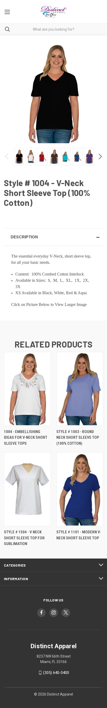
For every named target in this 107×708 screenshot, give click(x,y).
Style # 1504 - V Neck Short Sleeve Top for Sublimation (24, 538)
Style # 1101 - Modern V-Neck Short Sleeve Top (78, 535)
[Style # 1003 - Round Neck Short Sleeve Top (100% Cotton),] (79, 389)
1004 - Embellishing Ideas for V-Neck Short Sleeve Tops (25, 437)
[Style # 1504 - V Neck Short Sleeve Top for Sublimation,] (27, 489)
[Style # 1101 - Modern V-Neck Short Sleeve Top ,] (79, 489)
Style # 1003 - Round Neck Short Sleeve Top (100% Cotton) (77, 437)
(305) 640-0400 (56, 672)
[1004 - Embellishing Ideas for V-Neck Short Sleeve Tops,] (27, 389)
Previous (7, 156)
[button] (53, 237)
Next (99, 156)
